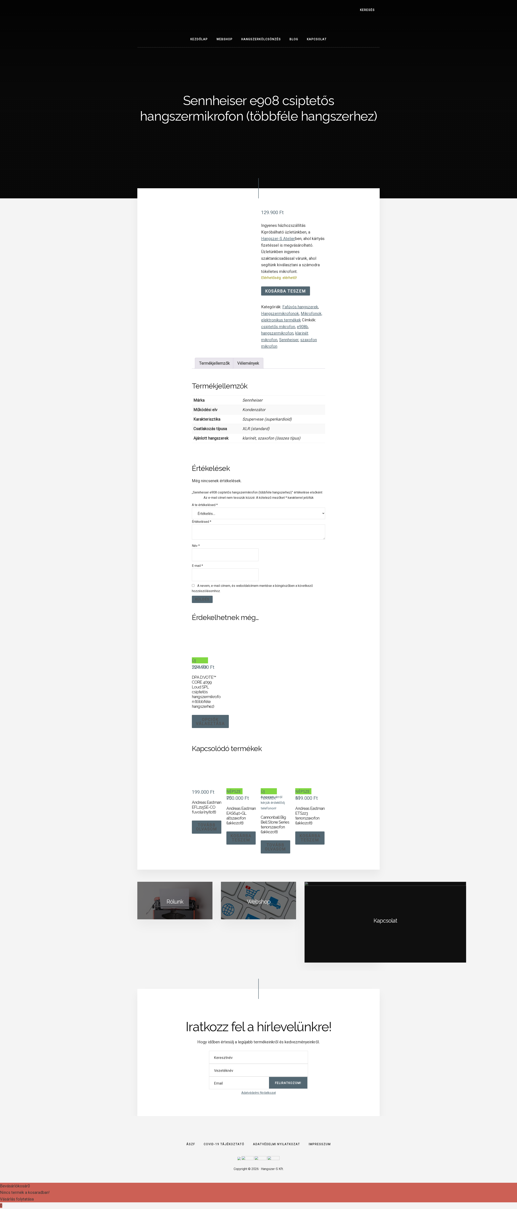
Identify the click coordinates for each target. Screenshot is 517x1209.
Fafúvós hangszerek (300, 306)
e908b (302, 326)
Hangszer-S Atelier (278, 238)
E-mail (197, 566)
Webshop (258, 901)
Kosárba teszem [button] (240, 837)
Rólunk (175, 901)
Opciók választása (210, 721)
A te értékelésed (205, 505)
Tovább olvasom (206, 827)
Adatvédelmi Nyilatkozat (258, 1093)
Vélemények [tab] (248, 363)
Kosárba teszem (285, 291)
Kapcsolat (385, 920)
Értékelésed (201, 522)
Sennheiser (288, 339)
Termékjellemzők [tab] (214, 363)
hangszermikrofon (277, 333)
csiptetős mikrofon (278, 326)
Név (196, 546)
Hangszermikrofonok (280, 313)
